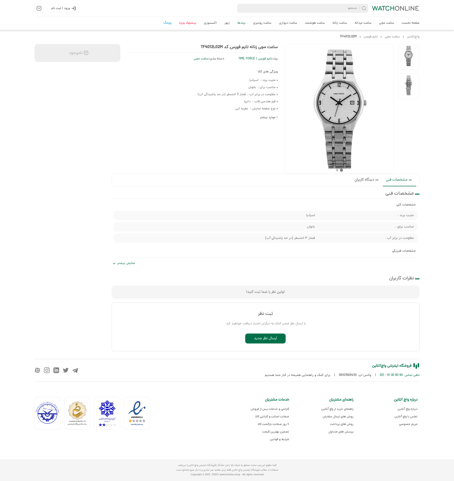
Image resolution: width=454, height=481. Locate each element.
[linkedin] (56, 370)
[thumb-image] (408, 57)
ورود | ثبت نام (60, 8)
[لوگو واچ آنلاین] (395, 8)
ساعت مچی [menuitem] (386, 23)
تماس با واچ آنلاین (406, 416)
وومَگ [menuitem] (167, 23)
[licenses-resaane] (79, 414)
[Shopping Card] (39, 8)
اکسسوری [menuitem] (210, 23)
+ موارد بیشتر (269, 117)
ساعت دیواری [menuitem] (288, 23)
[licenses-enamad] (139, 414)
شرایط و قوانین (279, 439)
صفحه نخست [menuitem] (410, 23)
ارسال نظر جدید (265, 338)
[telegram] (75, 370)
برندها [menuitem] (241, 23)
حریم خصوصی (408, 424)
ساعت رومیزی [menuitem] (262, 23)
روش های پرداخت (341, 424)
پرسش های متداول (340, 432)
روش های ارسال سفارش (338, 416)
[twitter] (66, 370)
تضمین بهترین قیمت (275, 432)
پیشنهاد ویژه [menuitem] (187, 23)
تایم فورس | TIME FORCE (255, 58)
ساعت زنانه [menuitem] (339, 23)
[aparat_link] (37, 370)
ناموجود (75, 53)
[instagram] (47, 370)
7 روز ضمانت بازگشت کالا (273, 424)
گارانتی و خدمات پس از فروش (270, 409)
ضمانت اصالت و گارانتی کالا (272, 416)
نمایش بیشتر (126, 263)
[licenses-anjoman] (109, 414)
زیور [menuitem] (227, 23)
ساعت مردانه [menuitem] (363, 23)
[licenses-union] (49, 414)
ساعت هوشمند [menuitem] (315, 23)
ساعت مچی (201, 58)
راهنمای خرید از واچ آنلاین (337, 409)
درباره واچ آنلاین (407, 409)
